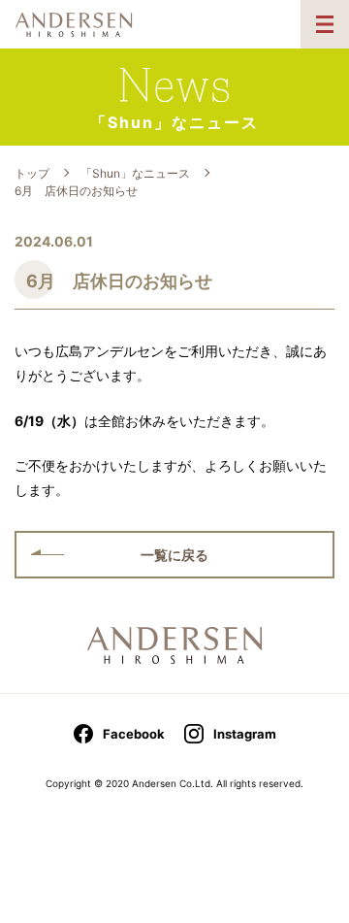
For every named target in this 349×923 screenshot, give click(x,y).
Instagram (244, 734)
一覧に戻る (174, 554)
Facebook (134, 734)
